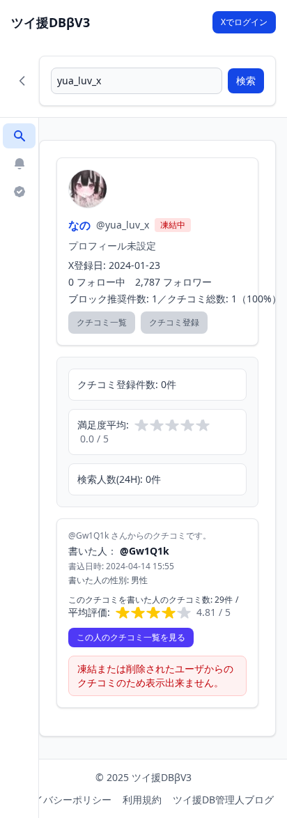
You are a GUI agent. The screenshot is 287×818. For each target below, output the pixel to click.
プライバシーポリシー (62, 799)
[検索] (19, 135)
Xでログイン (244, 22)
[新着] (19, 163)
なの (79, 225)
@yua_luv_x (122, 224)
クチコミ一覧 (102, 322)
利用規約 (142, 799)
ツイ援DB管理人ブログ (223, 799)
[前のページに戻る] (22, 81)
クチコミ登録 (174, 322)
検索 (246, 80)
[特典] (19, 191)
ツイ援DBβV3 (50, 22)
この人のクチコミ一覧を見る (131, 637)
